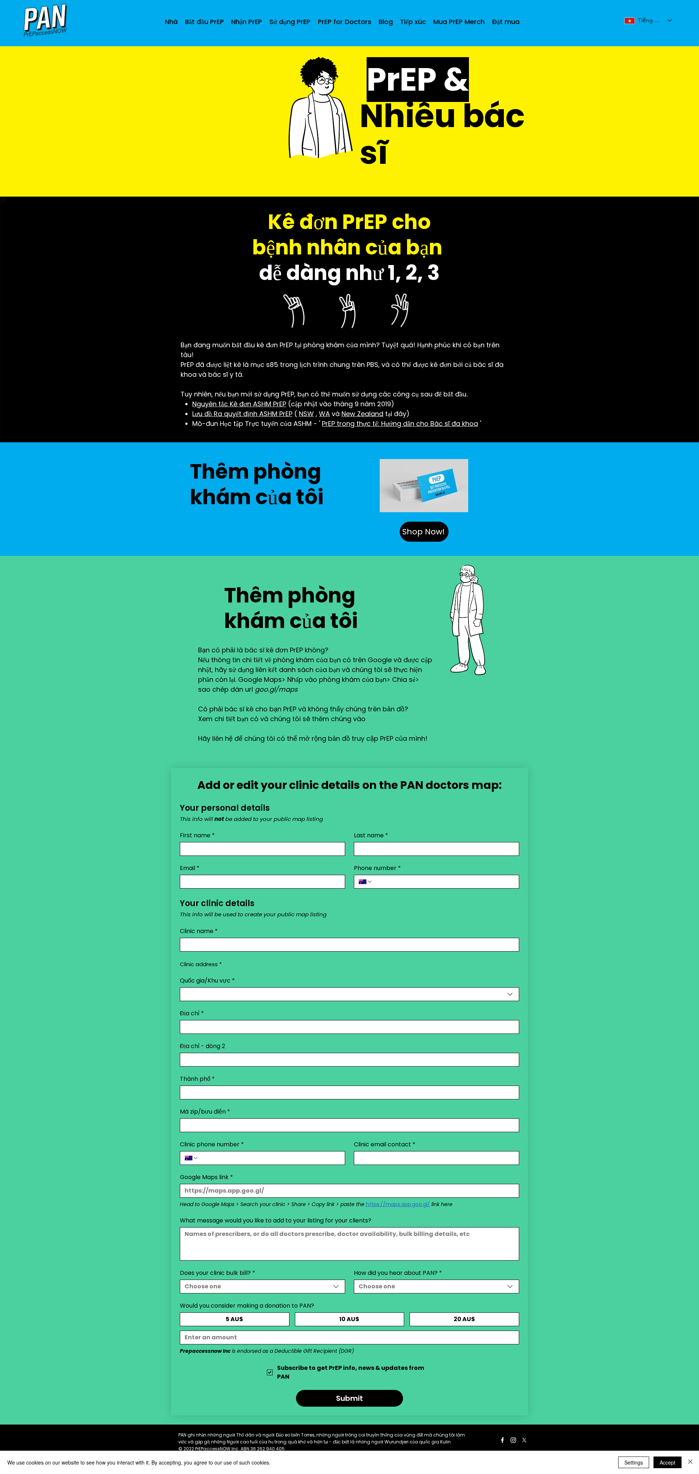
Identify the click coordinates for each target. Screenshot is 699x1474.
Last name (371, 835)
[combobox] (349, 994)
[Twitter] (524, 1440)
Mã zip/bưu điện (205, 1111)
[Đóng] (690, 1462)
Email (190, 868)
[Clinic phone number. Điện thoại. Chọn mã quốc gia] (191, 1158)
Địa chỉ (192, 1013)
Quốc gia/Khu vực (207, 980)
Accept (667, 1462)
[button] (247, 21)
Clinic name (199, 931)
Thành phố (197, 1079)
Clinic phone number (212, 1144)
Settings (633, 1462)
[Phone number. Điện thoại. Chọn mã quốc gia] (365, 882)
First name (197, 835)
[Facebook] (502, 1440)
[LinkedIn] (513, 1440)
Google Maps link (206, 1177)
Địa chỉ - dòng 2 (202, 1046)
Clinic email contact (384, 1144)
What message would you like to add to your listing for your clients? (275, 1220)
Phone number (377, 868)
